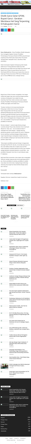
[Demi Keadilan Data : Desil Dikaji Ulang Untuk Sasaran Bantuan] (4, 359)
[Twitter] (5, 30)
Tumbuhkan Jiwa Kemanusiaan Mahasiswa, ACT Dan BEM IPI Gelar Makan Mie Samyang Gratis (24, 197)
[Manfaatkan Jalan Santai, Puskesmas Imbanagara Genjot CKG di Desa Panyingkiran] (15, 211)
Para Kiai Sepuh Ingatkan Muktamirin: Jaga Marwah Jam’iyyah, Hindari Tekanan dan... (19, 292)
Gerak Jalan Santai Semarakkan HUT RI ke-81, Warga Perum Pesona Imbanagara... (19, 373)
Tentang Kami (23, 438)
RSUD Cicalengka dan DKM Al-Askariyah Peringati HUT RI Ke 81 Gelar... (19, 365)
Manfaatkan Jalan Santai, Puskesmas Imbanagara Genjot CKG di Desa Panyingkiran (14, 217)
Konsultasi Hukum (20, 440)
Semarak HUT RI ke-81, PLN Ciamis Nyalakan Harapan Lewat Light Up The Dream (25, 217)
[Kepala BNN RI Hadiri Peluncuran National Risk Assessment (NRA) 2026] (4, 285)
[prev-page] (14, 221)
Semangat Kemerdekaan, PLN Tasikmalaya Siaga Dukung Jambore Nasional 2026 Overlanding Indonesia (19, 351)
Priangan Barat (4, 424)
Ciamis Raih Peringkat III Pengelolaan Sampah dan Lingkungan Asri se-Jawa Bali (5, 217)
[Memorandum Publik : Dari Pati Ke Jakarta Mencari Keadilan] (4, 308)
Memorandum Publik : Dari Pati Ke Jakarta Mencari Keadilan (18, 306)
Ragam (2, 426)
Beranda (2, 10)
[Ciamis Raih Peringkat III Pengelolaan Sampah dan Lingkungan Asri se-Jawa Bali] (5, 211)
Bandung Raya (4, 428)
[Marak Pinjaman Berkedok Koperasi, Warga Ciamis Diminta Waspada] (4, 263)
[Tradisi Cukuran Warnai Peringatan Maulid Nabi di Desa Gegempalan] (4, 337)
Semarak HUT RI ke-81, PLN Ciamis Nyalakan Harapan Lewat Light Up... (18, 254)
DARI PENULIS (20, 205)
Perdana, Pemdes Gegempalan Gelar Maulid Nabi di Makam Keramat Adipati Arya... (19, 270)
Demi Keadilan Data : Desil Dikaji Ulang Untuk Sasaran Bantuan (19, 357)
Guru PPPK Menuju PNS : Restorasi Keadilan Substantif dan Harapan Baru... (19, 328)
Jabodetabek (3, 431)
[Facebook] (2, 30)
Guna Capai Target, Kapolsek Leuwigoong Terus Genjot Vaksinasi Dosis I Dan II (7, 196)
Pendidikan (7, 10)
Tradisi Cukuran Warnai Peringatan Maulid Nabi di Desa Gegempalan (18, 335)
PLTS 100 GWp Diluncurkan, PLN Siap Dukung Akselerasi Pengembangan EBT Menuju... (19, 314)
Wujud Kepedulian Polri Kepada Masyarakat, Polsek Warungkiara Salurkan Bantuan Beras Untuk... (17, 233)
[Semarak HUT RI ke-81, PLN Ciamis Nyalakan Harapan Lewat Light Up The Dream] (25, 211)
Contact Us (16, 438)
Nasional (3, 422)
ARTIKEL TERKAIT (11, 205)
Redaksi (5, 26)
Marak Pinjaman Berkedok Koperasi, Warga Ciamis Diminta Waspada (18, 262)
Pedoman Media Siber (11, 440)
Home (6, 438)
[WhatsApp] (12, 30)
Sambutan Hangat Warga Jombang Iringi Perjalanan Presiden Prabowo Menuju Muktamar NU (19, 277)
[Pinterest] (9, 30)
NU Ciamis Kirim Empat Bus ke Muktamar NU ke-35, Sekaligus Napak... (19, 321)
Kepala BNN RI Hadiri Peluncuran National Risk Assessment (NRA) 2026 (18, 284)
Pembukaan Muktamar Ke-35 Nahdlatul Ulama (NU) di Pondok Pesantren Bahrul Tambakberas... (19, 300)
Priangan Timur (15, 13)
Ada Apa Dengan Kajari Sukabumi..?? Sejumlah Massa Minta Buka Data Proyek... (18, 343)
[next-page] (16, 221)
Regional (8, 13)
